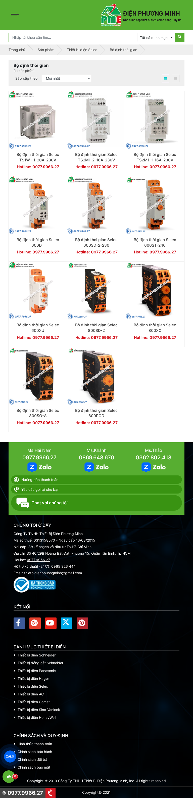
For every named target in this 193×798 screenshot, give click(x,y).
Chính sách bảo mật (34, 767)
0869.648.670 (96, 457)
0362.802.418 (153, 457)
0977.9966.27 (39, 457)
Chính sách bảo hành (35, 751)
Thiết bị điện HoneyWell (37, 717)
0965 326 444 (63, 566)
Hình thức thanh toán (35, 744)
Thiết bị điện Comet (34, 702)
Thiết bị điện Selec (33, 686)
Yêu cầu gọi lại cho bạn (40, 489)
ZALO (10, 756)
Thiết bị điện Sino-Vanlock (39, 709)
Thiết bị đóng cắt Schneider (40, 663)
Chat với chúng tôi (49, 502)
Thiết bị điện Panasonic (37, 671)
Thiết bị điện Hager (33, 678)
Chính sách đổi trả (32, 759)
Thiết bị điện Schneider (37, 655)
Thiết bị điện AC (31, 694)
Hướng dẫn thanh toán (39, 479)
